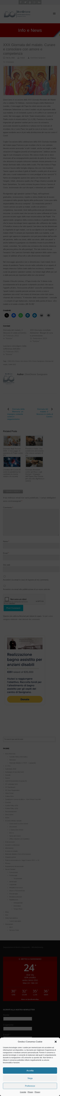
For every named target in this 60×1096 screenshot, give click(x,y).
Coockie (23, 1092)
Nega (30, 1078)
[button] (55, 1041)
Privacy (30, 1092)
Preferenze (30, 1086)
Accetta (30, 1070)
